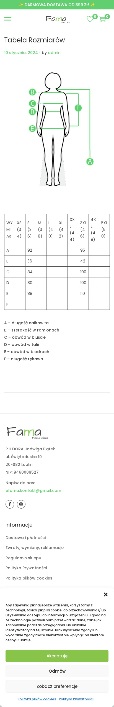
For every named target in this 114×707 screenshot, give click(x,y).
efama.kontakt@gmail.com (33, 490)
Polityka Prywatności (76, 699)
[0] (90, 19)
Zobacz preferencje (57, 686)
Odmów (57, 671)
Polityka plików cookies (37, 699)
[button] (105, 594)
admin (54, 52)
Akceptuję (57, 656)
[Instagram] (21, 504)
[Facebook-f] (10, 504)
